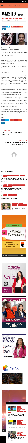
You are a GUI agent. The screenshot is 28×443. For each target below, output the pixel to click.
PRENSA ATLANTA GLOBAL (15, 5)
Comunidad (15, 18)
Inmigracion (23, 185)
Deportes (15, 195)
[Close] (7, 403)
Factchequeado (16, 185)
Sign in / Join (4, 1)
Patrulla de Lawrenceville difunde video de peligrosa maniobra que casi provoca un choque (14, 179)
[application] (14, 236)
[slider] (13, 255)
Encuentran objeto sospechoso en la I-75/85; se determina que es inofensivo (16, 427)
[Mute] (22, 255)
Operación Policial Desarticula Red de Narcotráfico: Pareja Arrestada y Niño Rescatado (16, 438)
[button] (14, 236)
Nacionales (22, 175)
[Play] (4, 255)
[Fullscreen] (24, 255)
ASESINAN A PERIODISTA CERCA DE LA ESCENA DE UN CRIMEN (19, 207)
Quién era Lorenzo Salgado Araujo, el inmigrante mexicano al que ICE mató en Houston (11, 189)
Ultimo (20, 18)
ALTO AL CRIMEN (5, 18)
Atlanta (10, 18)
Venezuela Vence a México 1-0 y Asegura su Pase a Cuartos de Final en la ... (17, 415)
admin (3, 20)
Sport (24, 411)
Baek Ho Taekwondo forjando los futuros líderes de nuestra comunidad (12, 197)
